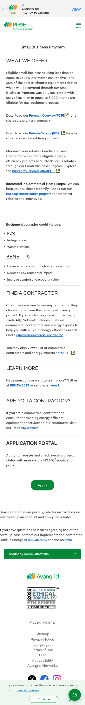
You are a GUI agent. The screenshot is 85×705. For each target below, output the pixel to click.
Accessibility (42, 660)
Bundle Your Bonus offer (29, 171)
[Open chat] (74, 695)
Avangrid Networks (42, 665)
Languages (42, 644)
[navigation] (79, 26)
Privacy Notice (42, 639)
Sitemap (42, 634)
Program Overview (42, 115)
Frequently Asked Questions (28, 554)
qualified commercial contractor (39, 335)
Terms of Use (42, 650)
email (55, 385)
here (59, 353)
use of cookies (28, 690)
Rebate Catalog (40, 133)
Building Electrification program (28, 194)
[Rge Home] (20, 25)
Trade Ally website (25, 428)
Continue (44, 699)
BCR (42, 655)
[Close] (3, 8)
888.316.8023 (19, 385)
